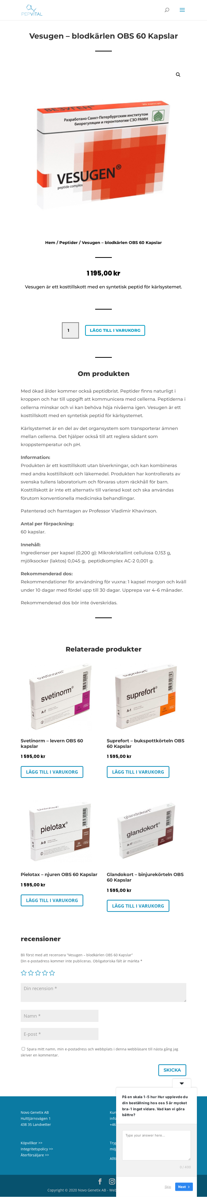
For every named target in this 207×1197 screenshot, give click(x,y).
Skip (168, 1187)
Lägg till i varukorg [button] (52, 772)
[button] (178, 74)
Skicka (172, 1070)
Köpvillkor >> (31, 1142)
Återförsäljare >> (35, 1155)
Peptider (68, 242)
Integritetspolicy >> (37, 1149)
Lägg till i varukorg (115, 330)
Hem (50, 242)
